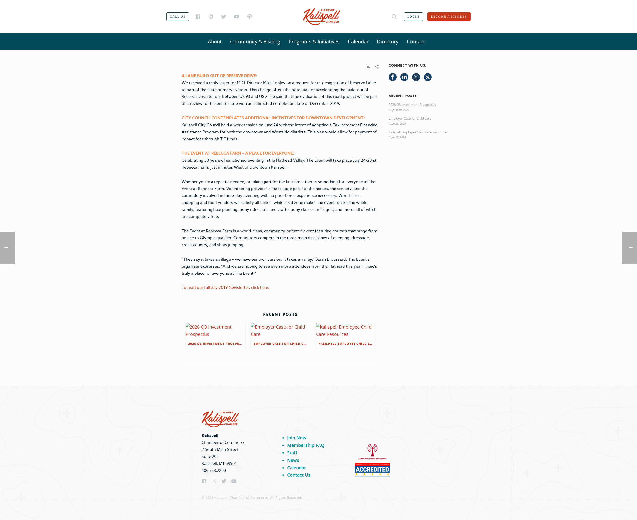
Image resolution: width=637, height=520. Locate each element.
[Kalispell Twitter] (223, 16)
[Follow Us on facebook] (393, 77)
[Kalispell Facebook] (197, 16)
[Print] (368, 66)
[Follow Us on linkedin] (404, 77)
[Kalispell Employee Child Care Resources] (346, 330)
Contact (416, 41)
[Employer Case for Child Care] (281, 330)
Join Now (296, 438)
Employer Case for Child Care (281, 344)
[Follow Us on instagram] (416, 77)
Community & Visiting (255, 41)
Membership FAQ (305, 445)
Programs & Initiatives (314, 41)
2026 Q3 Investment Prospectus (216, 344)
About (215, 41)
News (293, 460)
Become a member (449, 16)
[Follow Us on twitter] (428, 77)
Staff (292, 453)
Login (413, 16)
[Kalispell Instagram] (210, 16)
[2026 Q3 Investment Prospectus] (215, 330)
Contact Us (298, 475)
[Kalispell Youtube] (236, 16)
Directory (387, 41)
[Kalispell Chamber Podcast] (249, 16)
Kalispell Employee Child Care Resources (347, 344)
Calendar (358, 41)
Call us (178, 16)
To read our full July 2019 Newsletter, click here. (226, 288)
